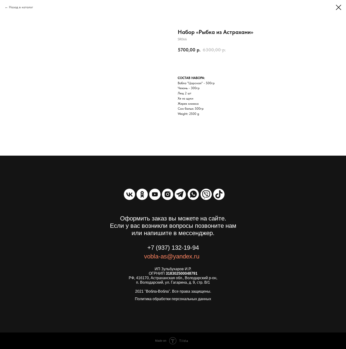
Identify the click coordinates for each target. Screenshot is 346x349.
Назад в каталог (21, 7)
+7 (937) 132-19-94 (173, 247)
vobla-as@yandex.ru (171, 256)
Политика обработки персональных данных (173, 299)
